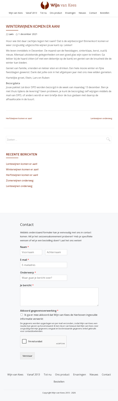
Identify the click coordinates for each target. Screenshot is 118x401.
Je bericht (27, 285)
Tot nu (43, 12)
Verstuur (27, 355)
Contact (93, 12)
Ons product (56, 12)
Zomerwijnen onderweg (19, 180)
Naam (24, 247)
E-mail (24, 259)
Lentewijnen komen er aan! (21, 164)
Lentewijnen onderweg (101, 118)
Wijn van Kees (16, 12)
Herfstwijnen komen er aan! (19, 118)
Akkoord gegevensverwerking (39, 310)
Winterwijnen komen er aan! (22, 169)
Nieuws (82, 12)
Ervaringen (70, 12)
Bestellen (104, 12)
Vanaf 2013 (31, 12)
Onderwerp (28, 272)
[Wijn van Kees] (59, 5)
